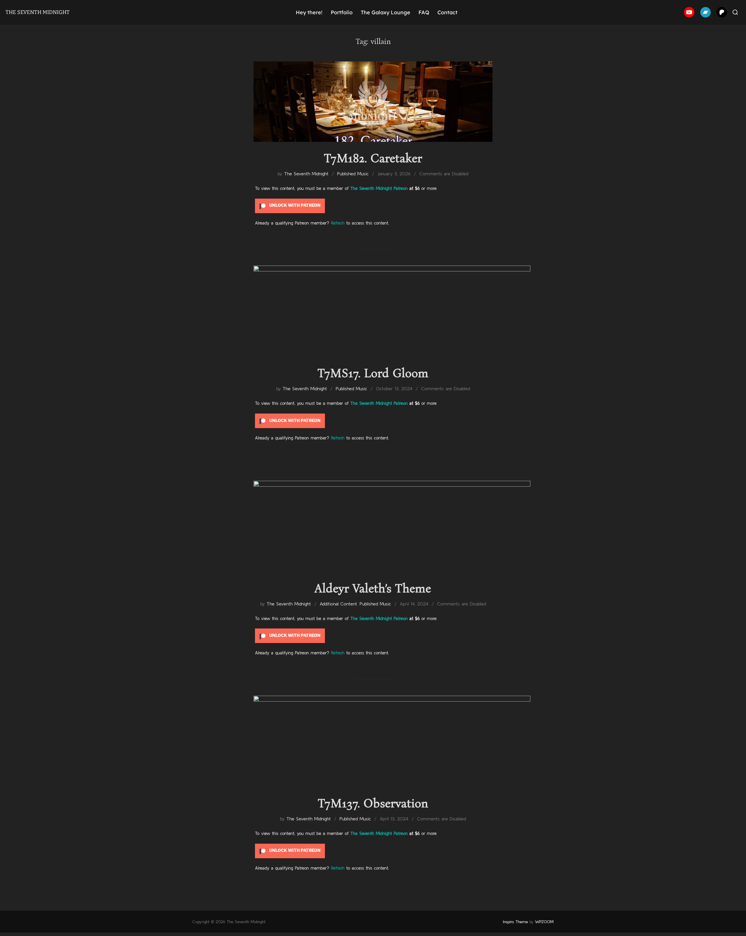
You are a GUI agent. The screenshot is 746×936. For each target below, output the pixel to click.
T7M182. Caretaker (373, 158)
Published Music (353, 173)
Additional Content (338, 603)
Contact (447, 12)
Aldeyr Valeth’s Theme (372, 588)
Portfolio (342, 12)
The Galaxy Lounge (385, 12)
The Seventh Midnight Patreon (379, 188)
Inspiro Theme (515, 921)
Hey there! (309, 12)
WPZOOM (544, 921)
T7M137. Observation (373, 803)
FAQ (423, 12)
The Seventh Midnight (38, 12)
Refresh (337, 222)
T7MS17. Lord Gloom (372, 373)
